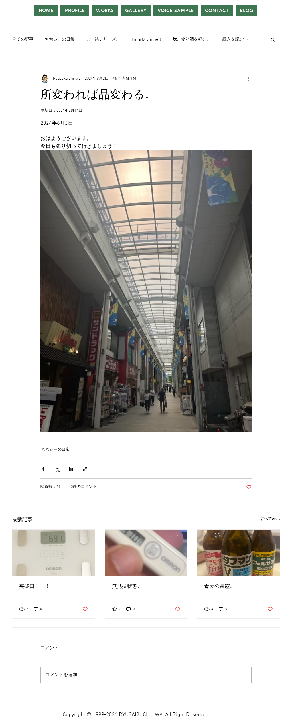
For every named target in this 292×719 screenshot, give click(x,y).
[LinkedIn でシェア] (71, 469)
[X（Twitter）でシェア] (57, 469)
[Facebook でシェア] (43, 469)
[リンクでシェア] (85, 469)
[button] (272, 39)
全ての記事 (22, 39)
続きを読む (233, 39)
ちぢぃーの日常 (60, 39)
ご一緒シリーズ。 (103, 39)
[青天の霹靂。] (238, 553)
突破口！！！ (34, 587)
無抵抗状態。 (127, 587)
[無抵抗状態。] (146, 553)
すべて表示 (270, 518)
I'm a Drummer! (146, 39)
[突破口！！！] (53, 553)
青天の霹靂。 (219, 587)
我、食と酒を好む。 (192, 39)
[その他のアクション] (248, 78)
